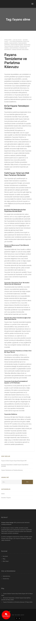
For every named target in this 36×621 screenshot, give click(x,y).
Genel (2, 493)
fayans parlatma (13, 43)
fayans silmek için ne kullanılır (12, 46)
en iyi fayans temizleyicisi (16, 41)
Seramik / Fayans (6, 497)
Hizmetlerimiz (6, 576)
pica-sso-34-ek (17, 39)
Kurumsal (5, 556)
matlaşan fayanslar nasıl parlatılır (20, 49)
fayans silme (27, 44)
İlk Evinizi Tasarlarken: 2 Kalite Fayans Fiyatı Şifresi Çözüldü (14, 465)
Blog (4, 558)
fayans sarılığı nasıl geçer (17, 44)
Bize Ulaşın (6, 561)
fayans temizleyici (14, 47)
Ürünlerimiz (6, 578)
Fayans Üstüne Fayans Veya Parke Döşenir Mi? (14, 460)
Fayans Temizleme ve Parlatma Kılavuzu (15, 61)
